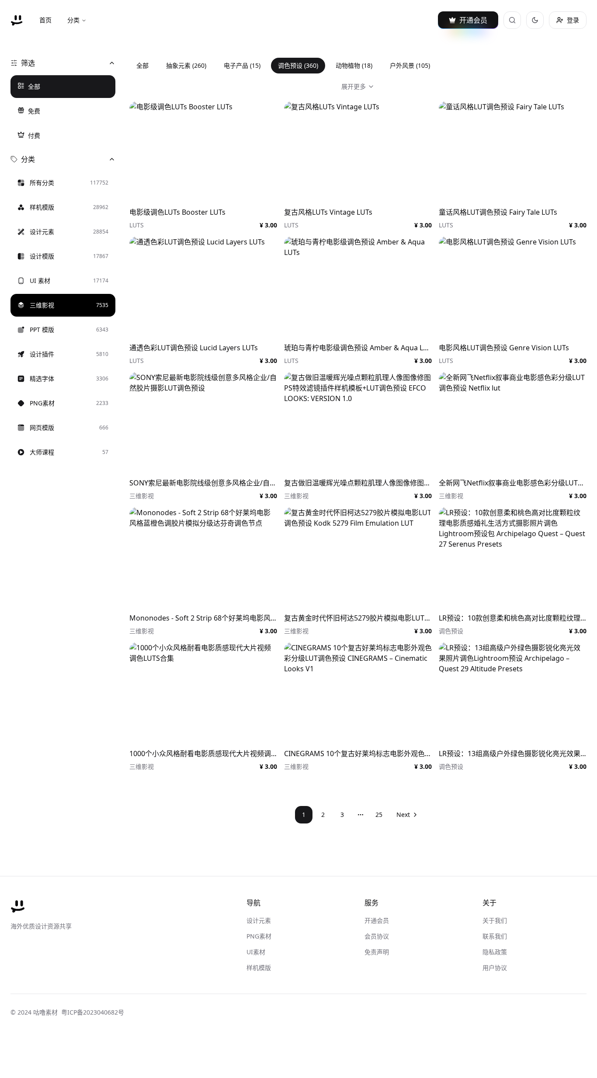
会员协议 (376, 936)
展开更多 (353, 86)
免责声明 (376, 952)
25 (378, 814)
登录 (573, 20)
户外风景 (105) (410, 65)
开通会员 (376, 920)
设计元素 (258, 920)
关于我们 (494, 920)
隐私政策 (494, 952)
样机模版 (258, 967)
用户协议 (494, 967)
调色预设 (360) (298, 65)
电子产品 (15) (242, 65)
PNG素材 (258, 936)
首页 (45, 20)
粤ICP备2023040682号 (92, 1012)
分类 (73, 20)
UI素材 (255, 952)
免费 (34, 111)
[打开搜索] (512, 20)
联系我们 (494, 936)
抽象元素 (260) (186, 65)
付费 (34, 135)
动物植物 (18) (354, 65)
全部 (34, 86)
